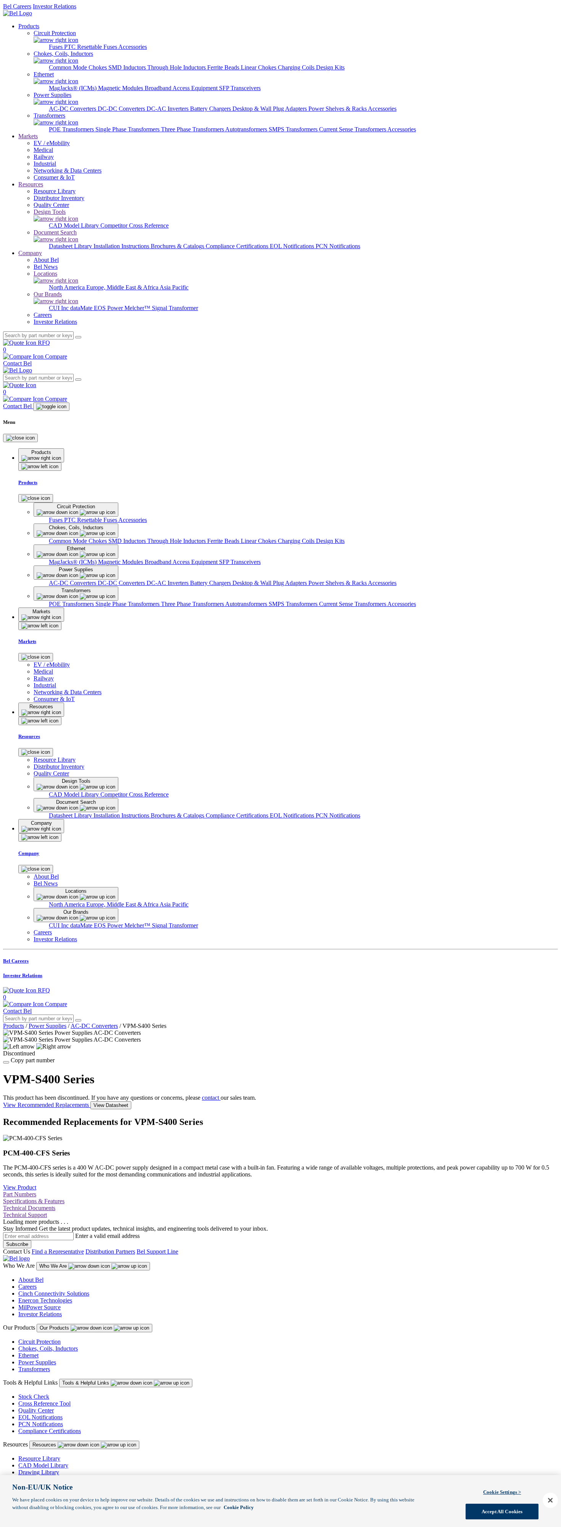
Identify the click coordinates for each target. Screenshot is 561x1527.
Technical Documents (29, 1208)
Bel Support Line (157, 1251)
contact (211, 1097)
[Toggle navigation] (51, 406)
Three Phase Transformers (193, 129)
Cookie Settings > (502, 1492)
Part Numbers (19, 1194)
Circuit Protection (39, 1341)
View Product (19, 1187)
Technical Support (25, 1215)
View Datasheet (111, 1105)
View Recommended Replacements (46, 1105)
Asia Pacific (174, 287)
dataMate (82, 308)
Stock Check (33, 1396)
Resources (30, 184)
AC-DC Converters (73, 108)
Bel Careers (17, 6)
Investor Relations (54, 6)
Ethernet (28, 1355)
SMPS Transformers (294, 129)
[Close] (20, 438)
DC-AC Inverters (168, 108)
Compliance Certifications (238, 246)
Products (28, 26)
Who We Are (53, 1266)
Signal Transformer (175, 308)
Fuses (56, 47)
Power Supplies (47, 1026)
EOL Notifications (293, 246)
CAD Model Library (74, 225)
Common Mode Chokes (78, 67)
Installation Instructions (122, 246)
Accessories (132, 47)
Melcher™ (138, 308)
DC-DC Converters (122, 108)
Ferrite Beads (224, 67)
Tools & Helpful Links (86, 1383)
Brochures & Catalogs (178, 246)
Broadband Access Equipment (182, 88)
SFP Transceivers (240, 88)
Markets (28, 136)
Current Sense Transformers (353, 129)
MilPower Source (39, 1307)
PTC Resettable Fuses (91, 47)
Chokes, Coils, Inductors (48, 1348)
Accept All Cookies (502, 1511)
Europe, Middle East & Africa (123, 287)
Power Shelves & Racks (338, 108)
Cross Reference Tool (44, 1403)
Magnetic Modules (121, 88)
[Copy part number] (6, 1062)
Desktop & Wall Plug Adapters (270, 108)
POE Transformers (72, 129)
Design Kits (330, 67)
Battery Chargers (211, 108)
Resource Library (39, 1458)
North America (67, 287)
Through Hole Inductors (177, 67)
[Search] (78, 337)
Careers (27, 1286)
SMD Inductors (127, 67)
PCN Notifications (338, 246)
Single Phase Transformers (128, 129)
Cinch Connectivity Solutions (53, 1293)
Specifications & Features (33, 1201)
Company (30, 253)
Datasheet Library (71, 246)
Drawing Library (38, 1472)
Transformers (34, 1369)
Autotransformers (247, 129)
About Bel (31, 1280)
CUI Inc (59, 308)
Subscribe (17, 1244)
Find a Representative (58, 1251)
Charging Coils (297, 67)
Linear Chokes (259, 67)
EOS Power (109, 308)
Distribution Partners (110, 1251)
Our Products (55, 1328)
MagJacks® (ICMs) (73, 88)
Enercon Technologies (45, 1300)
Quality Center (36, 1410)
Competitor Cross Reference (134, 225)
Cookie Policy (239, 1507)
